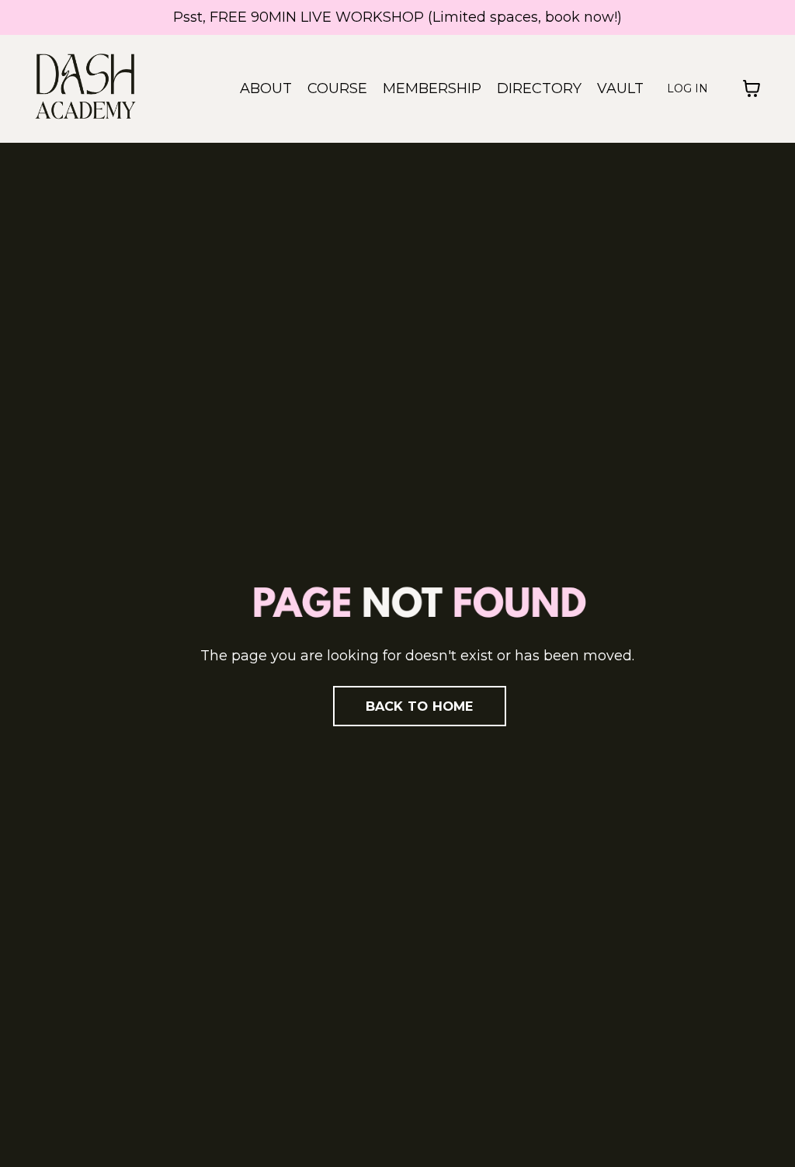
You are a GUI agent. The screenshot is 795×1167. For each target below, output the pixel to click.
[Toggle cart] (751, 88)
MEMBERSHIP (432, 88)
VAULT (620, 88)
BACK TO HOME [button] (420, 706)
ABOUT (266, 88)
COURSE (337, 88)
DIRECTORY (539, 88)
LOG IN (687, 88)
